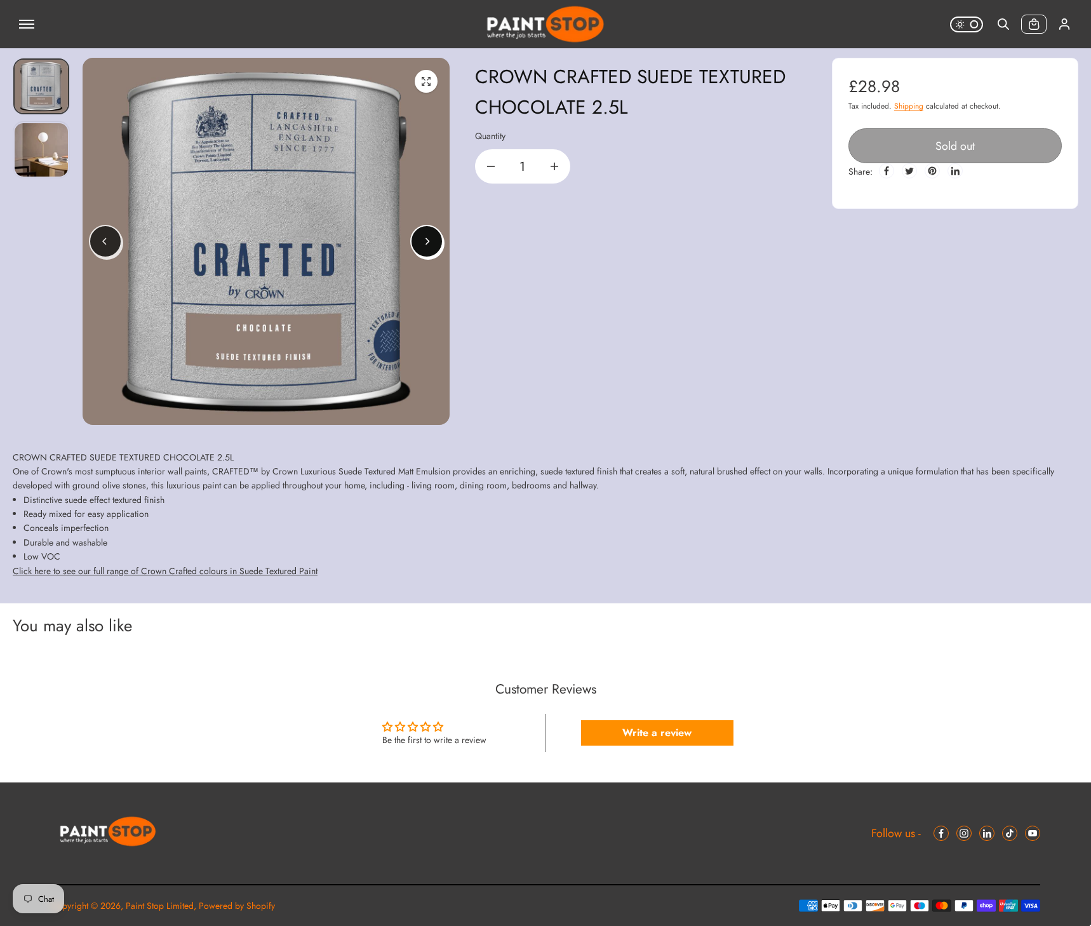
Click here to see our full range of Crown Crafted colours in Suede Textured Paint (165, 571)
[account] (1064, 24)
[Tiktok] (1009, 833)
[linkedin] (986, 833)
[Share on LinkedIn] (955, 170)
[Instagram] (964, 833)
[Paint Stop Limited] (545, 24)
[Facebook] (886, 170)
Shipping (908, 106)
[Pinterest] (932, 170)
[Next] (426, 241)
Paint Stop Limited (160, 905)
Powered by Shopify (237, 905)
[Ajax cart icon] (1034, 24)
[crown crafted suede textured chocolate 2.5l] (426, 81)
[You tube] (1032, 833)
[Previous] (105, 241)
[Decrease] (491, 166)
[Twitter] (909, 170)
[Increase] (554, 166)
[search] (1003, 24)
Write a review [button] (657, 732)
